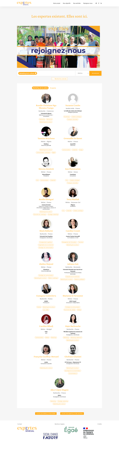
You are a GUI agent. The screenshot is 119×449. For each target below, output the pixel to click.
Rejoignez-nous (87, 3)
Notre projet (56, 3)
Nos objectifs (66, 3)
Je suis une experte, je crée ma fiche (72, 413)
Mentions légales (60, 424)
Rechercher (95, 73)
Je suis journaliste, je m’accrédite (45, 413)
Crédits (99, 424)
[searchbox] (53, 73)
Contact (19, 424)
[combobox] (46, 73)
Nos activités (77, 3)
